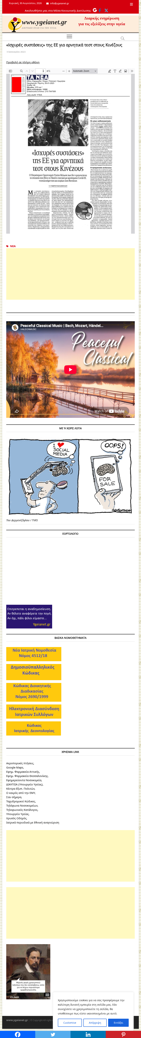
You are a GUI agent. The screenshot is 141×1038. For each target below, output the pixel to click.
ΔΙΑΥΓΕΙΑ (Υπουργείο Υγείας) (24, 784)
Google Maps (14, 767)
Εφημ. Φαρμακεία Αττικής (22, 771)
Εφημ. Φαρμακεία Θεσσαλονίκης (27, 776)
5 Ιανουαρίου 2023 (16, 51)
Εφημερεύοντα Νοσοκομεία (23, 780)
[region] (93, 1011)
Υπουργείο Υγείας (17, 814)
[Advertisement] (70, 274)
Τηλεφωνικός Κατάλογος (21, 810)
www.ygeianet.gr (44, 22)
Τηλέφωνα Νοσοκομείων (21, 805)
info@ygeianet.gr (59, 3)
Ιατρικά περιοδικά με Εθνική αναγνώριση (32, 822)
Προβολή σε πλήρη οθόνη (22, 62)
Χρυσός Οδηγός (16, 818)
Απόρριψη (95, 1022)
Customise (69, 1022)
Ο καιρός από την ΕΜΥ (20, 793)
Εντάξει (118, 1022)
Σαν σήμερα (13, 797)
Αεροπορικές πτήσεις (19, 763)
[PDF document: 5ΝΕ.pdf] (70, 151)
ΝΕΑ (13, 246)
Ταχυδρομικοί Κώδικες (20, 801)
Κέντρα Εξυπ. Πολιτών (20, 788)
